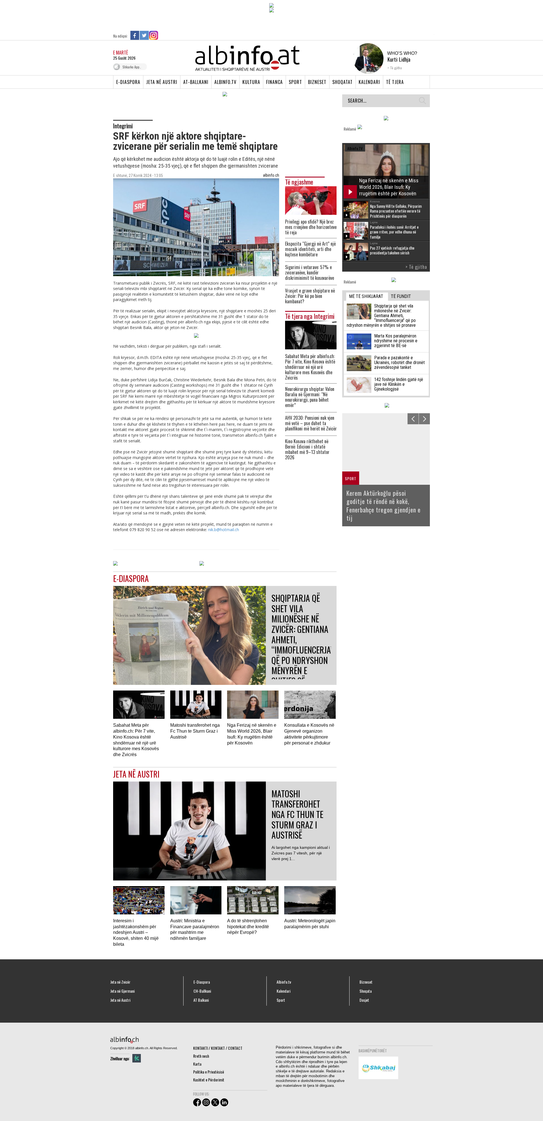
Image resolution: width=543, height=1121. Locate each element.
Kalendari (369, 82)
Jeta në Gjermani (122, 991)
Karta (197, 1064)
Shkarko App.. (131, 66)
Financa (274, 82)
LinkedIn (162, 35)
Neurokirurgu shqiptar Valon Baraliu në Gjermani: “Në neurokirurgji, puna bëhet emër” (309, 397)
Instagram (153, 35)
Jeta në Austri (161, 82)
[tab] (367, 297)
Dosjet (364, 1000)
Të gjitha (396, 67)
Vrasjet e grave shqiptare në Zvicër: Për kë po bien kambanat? (310, 296)
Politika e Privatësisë (208, 1072)
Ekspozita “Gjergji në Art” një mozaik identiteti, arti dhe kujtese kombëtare (310, 249)
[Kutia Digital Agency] (136, 1058)
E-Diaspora (128, 82)
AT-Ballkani (195, 82)
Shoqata (365, 991)
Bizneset (317, 82)
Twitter (144, 35)
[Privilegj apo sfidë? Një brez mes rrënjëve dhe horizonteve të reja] (311, 200)
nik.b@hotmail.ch (223, 529)
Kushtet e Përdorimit (208, 1080)
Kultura (251, 82)
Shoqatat (342, 82)
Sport (295, 82)
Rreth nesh (201, 1056)
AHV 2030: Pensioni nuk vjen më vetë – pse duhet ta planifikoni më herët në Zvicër (311, 423)
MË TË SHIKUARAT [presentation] (366, 296)
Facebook (134, 35)
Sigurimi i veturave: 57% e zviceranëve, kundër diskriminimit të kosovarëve (309, 273)
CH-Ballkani (202, 991)
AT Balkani (201, 1000)
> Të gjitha (416, 266)
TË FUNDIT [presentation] (401, 296)
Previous (413, 418)
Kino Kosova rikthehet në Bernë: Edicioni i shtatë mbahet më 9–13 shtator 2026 (307, 449)
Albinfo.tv (225, 82)
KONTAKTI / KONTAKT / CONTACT (217, 1048)
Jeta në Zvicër (120, 982)
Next (424, 418)
